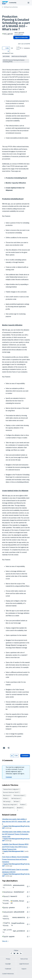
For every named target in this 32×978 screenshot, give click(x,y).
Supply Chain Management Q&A (13, 851)
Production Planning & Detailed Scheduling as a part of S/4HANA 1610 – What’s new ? (16, 23)
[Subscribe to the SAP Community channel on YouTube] (17, 953)
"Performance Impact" (19, 795)
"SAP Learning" (6, 801)
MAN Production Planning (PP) (19, 56)
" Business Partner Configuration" (11, 789)
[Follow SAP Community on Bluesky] (14, 953)
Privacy (8, 959)
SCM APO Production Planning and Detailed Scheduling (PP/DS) (13, 60)
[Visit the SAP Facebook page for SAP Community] (11, 953)
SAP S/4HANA (6, 56)
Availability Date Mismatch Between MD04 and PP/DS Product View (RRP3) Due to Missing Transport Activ (15, 847)
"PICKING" (5, 798)
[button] (8, 51)
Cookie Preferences (8, 973)
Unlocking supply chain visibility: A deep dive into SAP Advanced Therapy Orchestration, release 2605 (16, 834)
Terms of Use (24, 959)
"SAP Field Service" (15, 798)
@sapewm (19, 807)
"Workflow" (22, 804)
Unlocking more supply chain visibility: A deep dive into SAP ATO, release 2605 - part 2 (16, 821)
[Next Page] (17, 810)
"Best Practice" (6, 795)
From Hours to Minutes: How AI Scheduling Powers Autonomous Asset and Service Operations (15, 859)
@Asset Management (8, 807)
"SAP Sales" (16, 801)
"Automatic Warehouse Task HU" (11, 792)
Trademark (8, 968)
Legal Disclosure (24, 964)
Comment (9, 777)
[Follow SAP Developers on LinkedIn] (21, 953)
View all (4, 941)
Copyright (8, 964)
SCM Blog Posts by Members (11, 7)
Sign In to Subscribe (21, 37)
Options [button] (14, 41)
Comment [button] (25, 755)
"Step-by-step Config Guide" (10, 804)
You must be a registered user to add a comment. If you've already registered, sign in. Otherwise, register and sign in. (15, 770)
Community (12, 2)
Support (24, 968)
